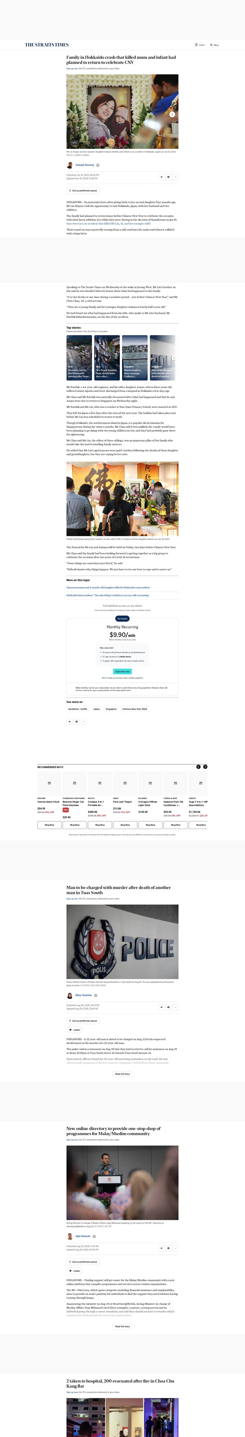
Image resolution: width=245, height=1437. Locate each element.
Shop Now (49, 825)
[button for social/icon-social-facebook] (168, 177)
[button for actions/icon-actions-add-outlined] (98, 165)
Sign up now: (72, 68)
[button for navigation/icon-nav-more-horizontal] (176, 177)
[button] (199, 45)
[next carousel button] (172, 114)
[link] (46, 45)
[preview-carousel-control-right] (174, 358)
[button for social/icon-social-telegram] (161, 177)
